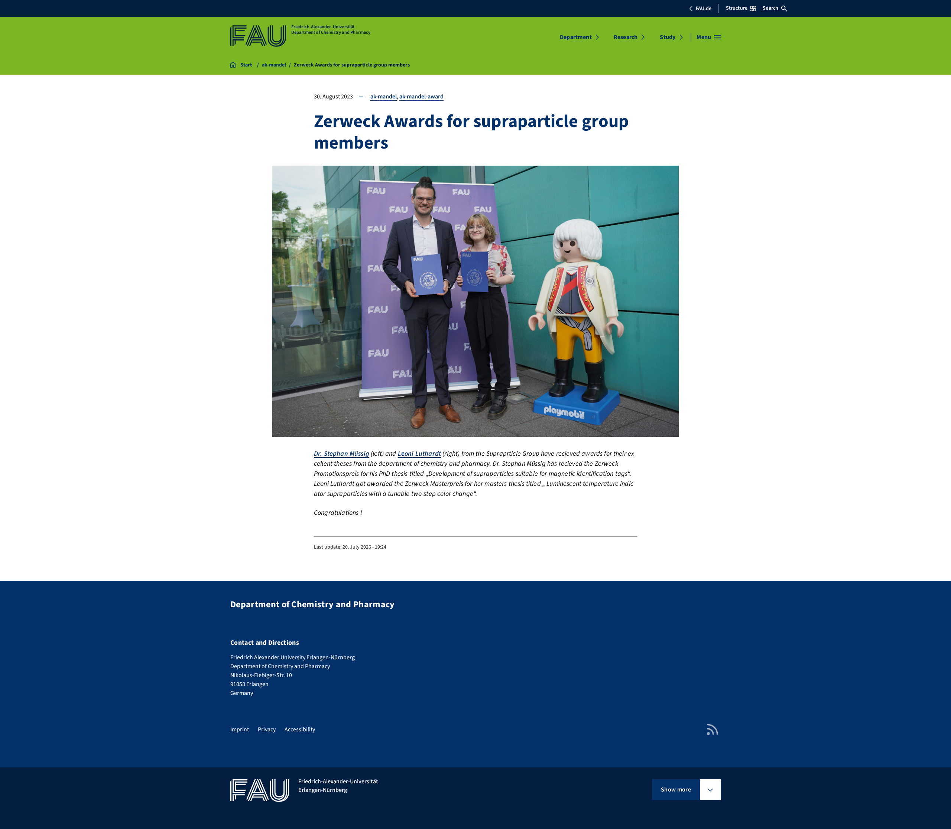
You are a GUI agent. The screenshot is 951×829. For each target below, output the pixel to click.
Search (770, 8)
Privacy (267, 729)
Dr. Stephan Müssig (341, 453)
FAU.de (703, 8)
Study (667, 37)
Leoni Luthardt (419, 453)
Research (625, 37)
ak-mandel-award (421, 96)
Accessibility (300, 729)
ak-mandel (383, 96)
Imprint (239, 729)
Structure (736, 8)
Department (576, 37)
